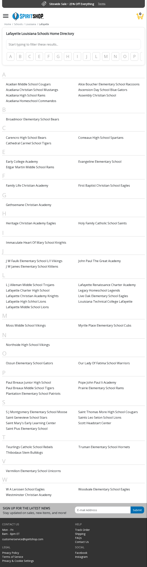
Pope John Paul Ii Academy (97, 382)
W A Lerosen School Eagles (25, 489)
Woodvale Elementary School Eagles (104, 489)
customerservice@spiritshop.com (22, 539)
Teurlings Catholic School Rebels (29, 447)
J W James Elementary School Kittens (32, 266)
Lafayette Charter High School (27, 290)
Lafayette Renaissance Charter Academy (107, 285)
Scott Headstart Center (94, 423)
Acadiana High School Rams (25, 95)
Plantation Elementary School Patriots (33, 393)
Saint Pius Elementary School (26, 428)
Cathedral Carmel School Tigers (28, 143)
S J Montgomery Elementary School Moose (36, 412)
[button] (5, 16)
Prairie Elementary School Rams (101, 388)
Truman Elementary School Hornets (104, 447)
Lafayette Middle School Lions (27, 307)
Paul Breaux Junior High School (28, 382)
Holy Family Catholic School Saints (102, 223)
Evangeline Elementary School (99, 161)
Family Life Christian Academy (27, 185)
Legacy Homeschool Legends (99, 290)
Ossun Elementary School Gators (29, 363)
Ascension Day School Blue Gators (102, 90)
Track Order (82, 530)
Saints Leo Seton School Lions (99, 417)
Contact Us (82, 542)
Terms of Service (12, 557)
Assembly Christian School (97, 95)
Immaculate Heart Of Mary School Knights (36, 242)
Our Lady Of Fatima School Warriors (104, 363)
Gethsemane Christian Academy (28, 205)
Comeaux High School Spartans (100, 138)
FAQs (78, 538)
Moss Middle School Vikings (26, 325)
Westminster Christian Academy (28, 495)
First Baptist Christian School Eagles (104, 185)
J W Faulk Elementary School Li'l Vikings (34, 261)
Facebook (81, 553)
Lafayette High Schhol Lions (26, 301)
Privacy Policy (10, 553)
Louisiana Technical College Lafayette (105, 301)
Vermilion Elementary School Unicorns (33, 471)
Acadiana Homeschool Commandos (31, 101)
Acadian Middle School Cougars (28, 84)
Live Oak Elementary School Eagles (103, 296)
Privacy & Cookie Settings (18, 561)
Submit (137, 510)
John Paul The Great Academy (99, 261)
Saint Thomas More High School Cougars (108, 412)
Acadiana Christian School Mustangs (32, 90)
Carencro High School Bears (26, 138)
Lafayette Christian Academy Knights (32, 296)
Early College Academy (22, 161)
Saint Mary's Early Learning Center (31, 423)
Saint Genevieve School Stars (26, 417)
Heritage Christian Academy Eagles (31, 223)
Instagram (81, 557)
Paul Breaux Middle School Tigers (30, 388)
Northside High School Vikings (28, 345)
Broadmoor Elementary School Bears (32, 119)
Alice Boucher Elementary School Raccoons (109, 84)
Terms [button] (101, 3)
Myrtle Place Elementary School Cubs (104, 325)
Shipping (80, 534)
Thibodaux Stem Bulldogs (24, 452)
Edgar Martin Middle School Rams (30, 167)
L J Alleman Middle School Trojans (30, 285)
